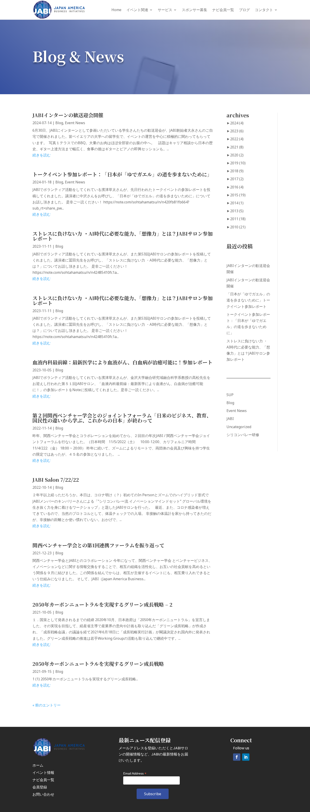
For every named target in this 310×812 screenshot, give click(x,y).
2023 (237, 130)
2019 (238, 162)
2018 (237, 170)
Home (116, 9)
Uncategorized (238, 426)
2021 (237, 147)
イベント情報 (43, 772)
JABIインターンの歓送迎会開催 (67, 114)
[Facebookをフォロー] (236, 757)
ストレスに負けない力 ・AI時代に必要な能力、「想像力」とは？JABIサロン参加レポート (122, 236)
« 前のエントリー (46, 705)
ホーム (37, 765)
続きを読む (41, 155)
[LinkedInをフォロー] (245, 757)
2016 (237, 187)
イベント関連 (137, 9)
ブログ (244, 9)
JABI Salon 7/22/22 (55, 479)
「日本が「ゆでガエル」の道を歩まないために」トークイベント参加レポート (248, 300)
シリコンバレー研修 (242, 434)
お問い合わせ (43, 794)
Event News (75, 122)
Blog (59, 122)
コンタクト (264, 9)
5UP (230, 394)
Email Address (134, 773)
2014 (237, 202)
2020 (237, 155)
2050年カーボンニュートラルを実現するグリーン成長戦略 (98, 663)
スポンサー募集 (194, 9)
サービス (165, 9)
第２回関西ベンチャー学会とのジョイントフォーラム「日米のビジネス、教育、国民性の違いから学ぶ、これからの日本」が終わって (122, 418)
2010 (238, 227)
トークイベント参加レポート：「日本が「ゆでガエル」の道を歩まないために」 (122, 174)
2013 (237, 210)
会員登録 (39, 787)
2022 (237, 138)
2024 (237, 123)
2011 (238, 218)
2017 (237, 178)
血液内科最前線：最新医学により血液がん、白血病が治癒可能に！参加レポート (122, 362)
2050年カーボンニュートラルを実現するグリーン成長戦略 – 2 (102, 604)
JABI (230, 418)
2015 (238, 195)
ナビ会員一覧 (223, 9)
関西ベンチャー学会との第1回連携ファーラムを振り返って (98, 545)
